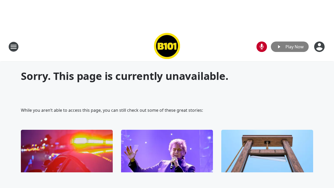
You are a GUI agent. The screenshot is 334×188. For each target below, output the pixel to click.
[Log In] (320, 47)
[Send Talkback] (262, 47)
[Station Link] (167, 46)
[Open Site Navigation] (13, 47)
